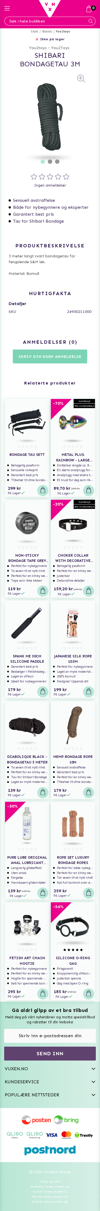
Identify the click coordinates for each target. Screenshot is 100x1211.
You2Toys (60, 48)
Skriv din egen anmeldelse (50, 356)
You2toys (63, 31)
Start (34, 31)
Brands (47, 31)
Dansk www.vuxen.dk (50, 1202)
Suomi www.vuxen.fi (50, 1192)
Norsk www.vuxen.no (50, 1197)
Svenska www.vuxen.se (50, 1187)
